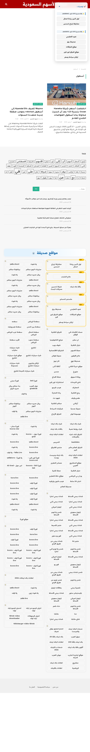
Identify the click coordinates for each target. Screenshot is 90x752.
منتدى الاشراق (56, 447)
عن (24, 172)
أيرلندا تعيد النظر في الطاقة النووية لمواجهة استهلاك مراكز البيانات (46, 208)
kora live (14, 478)
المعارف (75, 387)
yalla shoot (14, 264)
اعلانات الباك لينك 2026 (75, 456)
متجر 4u (75, 541)
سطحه (14, 321)
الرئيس (64, 166)
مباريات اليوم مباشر (33, 269)
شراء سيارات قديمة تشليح (24, 371)
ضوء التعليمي (75, 309)
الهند (14, 166)
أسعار (77, 161)
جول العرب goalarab (33, 387)
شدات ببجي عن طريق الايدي (56, 542)
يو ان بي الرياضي (75, 476)
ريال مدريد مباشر (33, 275)
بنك (77, 172)
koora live (14, 442)
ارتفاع (47, 161)
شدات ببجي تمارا (56, 496)
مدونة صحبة (75, 409)
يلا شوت (34, 264)
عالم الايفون (75, 356)
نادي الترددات (75, 382)
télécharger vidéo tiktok (24, 624)
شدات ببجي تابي (56, 502)
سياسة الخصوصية (44, 687)
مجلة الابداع (56, 377)
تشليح (33, 348)
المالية (29, 166)
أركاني (75, 403)
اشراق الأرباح (56, 414)
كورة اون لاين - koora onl (33, 459)
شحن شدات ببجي (75, 572)
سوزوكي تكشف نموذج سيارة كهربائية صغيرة (54, 218)
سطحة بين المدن (33, 327)
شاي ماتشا (75, 619)
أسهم (70, 161)
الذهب (70, 166)
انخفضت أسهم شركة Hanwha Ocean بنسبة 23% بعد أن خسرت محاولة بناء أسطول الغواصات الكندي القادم (69, 114)
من (61, 177)
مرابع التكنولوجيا (56, 340)
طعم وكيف (75, 398)
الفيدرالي (36, 166)
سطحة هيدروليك (14, 327)
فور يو (56, 564)
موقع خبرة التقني (75, 366)
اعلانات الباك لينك (56, 434)
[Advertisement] (45, 38)
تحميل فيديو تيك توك (14, 609)
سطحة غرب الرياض (14, 332)
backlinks (75, 442)
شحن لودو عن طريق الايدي (56, 581)
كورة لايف (33, 483)
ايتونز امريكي (56, 507)
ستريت (57, 172)
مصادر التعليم (56, 463)
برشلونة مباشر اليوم (14, 404)
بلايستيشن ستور (75, 593)
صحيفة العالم (65, 487)
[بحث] (6, 4)
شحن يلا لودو (76, 580)
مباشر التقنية (56, 403)
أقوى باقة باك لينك (75, 647)
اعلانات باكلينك (56, 668)
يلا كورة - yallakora (14, 458)
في (17, 171)
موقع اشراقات (75, 314)
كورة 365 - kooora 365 (33, 466)
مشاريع (75, 663)
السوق (57, 166)
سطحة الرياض (33, 321)
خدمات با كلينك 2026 (56, 648)
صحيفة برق (56, 309)
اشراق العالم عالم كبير (75, 448)
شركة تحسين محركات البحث (56, 288)
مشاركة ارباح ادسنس (56, 265)
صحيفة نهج (75, 361)
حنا (75, 614)
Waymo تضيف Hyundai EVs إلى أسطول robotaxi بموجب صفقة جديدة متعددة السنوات (26, 112)
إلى (58, 161)
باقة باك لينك (75, 287)
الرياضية (75, 668)
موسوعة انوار (75, 414)
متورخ (75, 372)
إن (52, 161)
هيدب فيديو (56, 387)
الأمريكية (31, 161)
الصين (50, 166)
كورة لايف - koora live (33, 551)
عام (37, 172)
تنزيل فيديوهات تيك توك (34, 617)
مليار (67, 178)
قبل (11, 172)
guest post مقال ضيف (56, 630)
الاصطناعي (21, 161)
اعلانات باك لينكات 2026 (24, 578)
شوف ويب (56, 345)
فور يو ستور (56, 536)
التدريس (56, 442)
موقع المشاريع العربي (75, 464)
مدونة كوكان (56, 356)
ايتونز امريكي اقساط (56, 558)
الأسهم (39, 161)
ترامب (70, 172)
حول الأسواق (81, 104)
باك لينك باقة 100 (75, 642)
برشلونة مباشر (14, 269)
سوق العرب (75, 637)
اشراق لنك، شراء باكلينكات (75, 435)
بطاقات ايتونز (56, 588)
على (30, 171)
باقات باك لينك (56, 429)
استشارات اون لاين (56, 382)
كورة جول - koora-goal (33, 435)
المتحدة (21, 166)
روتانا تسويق (75, 377)
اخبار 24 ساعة (75, 481)
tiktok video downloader (14, 617)
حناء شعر (56, 606)
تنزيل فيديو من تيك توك (33, 609)
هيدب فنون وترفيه (56, 481)
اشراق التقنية (56, 332)
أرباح (83, 161)
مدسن (56, 372)
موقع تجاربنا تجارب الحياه (75, 656)
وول (50, 178)
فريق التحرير (77, 122)
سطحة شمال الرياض (33, 333)
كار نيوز (56, 361)
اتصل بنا (32, 687)
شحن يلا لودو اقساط (56, 513)
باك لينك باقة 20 (56, 637)
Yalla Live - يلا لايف (14, 452)
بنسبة (83, 172)
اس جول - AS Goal (14, 465)
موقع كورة (24, 519)
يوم (38, 178)
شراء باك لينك (75, 424)
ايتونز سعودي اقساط (75, 513)
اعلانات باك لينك (56, 663)
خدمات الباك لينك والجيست (75, 630)
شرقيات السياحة (56, 409)
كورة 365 (33, 381)
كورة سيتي (14, 381)
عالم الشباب (66, 277)
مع (73, 177)
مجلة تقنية (56, 471)
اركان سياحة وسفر (66, 322)
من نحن (55, 687)
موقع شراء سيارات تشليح (14, 356)
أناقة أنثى (56, 366)
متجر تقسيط (56, 525)
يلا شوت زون (33, 593)
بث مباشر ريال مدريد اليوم (14, 387)
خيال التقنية (75, 345)
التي (83, 166)
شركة (43, 171)
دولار (64, 171)
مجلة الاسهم (75, 350)
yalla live (24, 417)
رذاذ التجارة (56, 393)
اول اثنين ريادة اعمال (75, 265)
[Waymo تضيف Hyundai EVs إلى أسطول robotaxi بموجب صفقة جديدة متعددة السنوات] (23, 94)
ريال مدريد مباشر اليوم (33, 404)
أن (64, 161)
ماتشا (56, 614)
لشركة (83, 178)
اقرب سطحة (14, 340)
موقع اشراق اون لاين (56, 315)
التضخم (12, 161)
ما (78, 178)
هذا (55, 178)
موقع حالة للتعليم (56, 476)
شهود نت (56, 398)
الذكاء (77, 166)
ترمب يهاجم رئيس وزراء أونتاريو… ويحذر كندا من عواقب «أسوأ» (48, 199)
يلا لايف (24, 394)
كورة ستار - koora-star (14, 427)
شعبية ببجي (75, 588)
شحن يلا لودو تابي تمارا (56, 550)
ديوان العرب (56, 655)
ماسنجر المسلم (66, 299)
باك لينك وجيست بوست (56, 456)
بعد (8, 165)
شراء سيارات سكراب (14, 349)
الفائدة (44, 166)
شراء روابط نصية (75, 429)
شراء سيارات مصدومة (14, 364)
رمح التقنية (75, 393)
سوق (50, 172)
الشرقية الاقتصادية (56, 350)
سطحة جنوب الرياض (33, 341)
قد (6, 172)
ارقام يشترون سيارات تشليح (33, 364)
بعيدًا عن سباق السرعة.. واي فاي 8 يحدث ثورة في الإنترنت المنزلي (47, 227)
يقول (44, 178)
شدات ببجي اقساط (75, 496)
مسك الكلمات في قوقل (75, 333)
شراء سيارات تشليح (33, 355)
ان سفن (75, 340)
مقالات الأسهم (38, 104)
